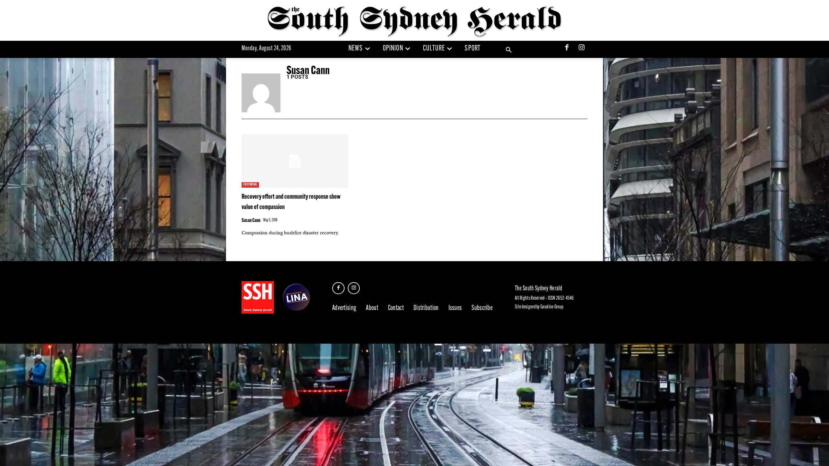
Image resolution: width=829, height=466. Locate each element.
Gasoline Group (551, 307)
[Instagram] (581, 48)
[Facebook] (567, 48)
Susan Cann (251, 220)
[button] (509, 50)
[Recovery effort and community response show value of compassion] (295, 161)
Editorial (250, 184)
